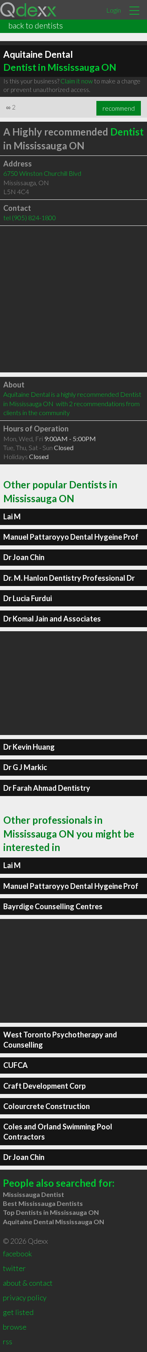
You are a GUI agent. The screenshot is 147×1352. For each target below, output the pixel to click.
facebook (17, 1253)
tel (29, 217)
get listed (18, 1312)
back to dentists (35, 25)
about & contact (28, 1282)
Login (113, 10)
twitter (14, 1268)
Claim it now (76, 81)
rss (7, 1341)
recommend (118, 108)
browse (15, 1326)
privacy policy (25, 1297)
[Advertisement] (73, 299)
